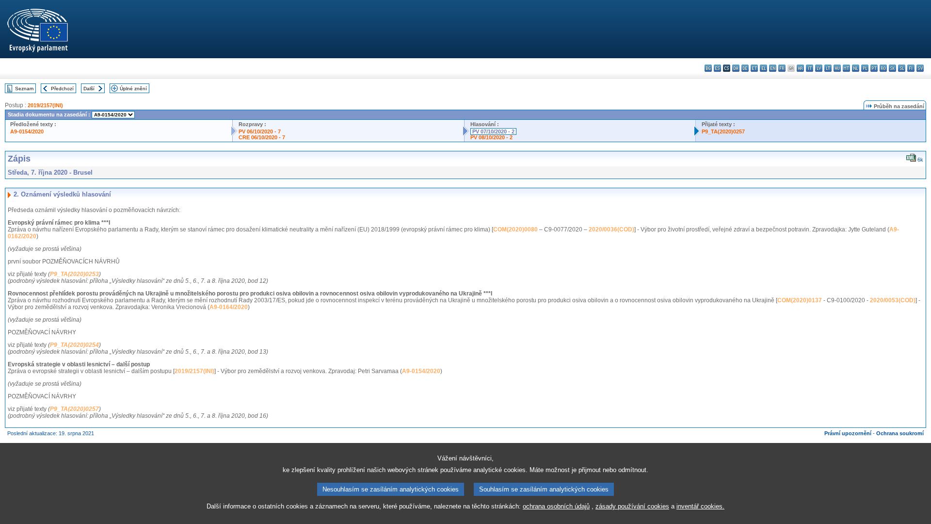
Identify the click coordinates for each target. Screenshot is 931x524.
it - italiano (809, 68)
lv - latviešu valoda (818, 68)
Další (89, 88)
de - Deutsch (745, 68)
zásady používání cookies (632, 506)
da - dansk (735, 68)
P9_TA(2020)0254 (74, 345)
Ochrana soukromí (900, 433)
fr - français (782, 68)
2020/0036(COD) (611, 229)
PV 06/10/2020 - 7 (260, 131)
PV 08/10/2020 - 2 (491, 137)
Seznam (24, 88)
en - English (772, 68)
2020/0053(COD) (892, 300)
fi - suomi (911, 68)
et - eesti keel (754, 68)
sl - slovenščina (901, 68)
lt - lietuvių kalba (828, 68)
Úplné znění (133, 88)
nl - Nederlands (855, 68)
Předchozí (62, 88)
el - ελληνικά (763, 68)
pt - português (874, 68)
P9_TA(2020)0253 (74, 274)
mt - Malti (846, 68)
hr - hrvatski (800, 68)
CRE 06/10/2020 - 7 (262, 137)
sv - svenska (920, 68)
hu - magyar (837, 68)
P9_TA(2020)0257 (723, 131)
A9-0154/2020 (27, 131)
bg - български (708, 68)
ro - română (883, 68)
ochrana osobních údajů (556, 506)
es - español (717, 68)
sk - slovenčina (892, 68)
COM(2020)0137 (799, 300)
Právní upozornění (847, 433)
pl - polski (864, 68)
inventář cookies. (700, 506)
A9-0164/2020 (228, 307)
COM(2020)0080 (515, 229)
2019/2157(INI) (45, 105)
